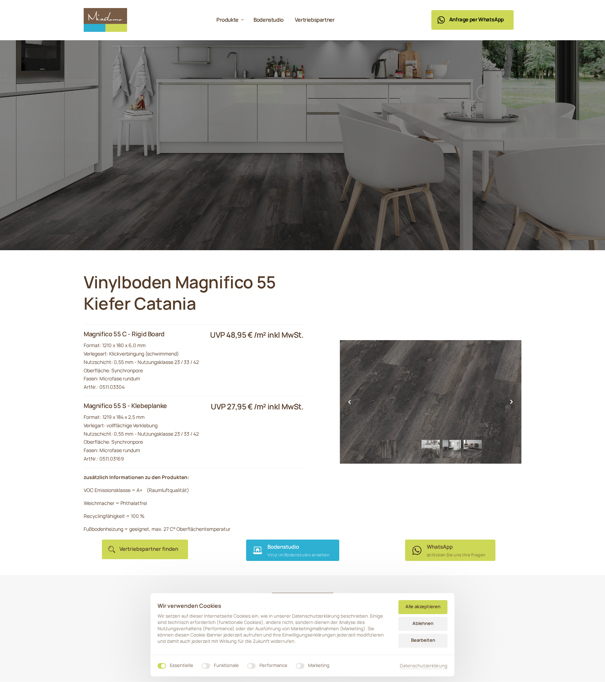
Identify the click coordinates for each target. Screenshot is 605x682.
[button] (512, 402)
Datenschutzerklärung (423, 665)
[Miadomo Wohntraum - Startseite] (105, 20)
